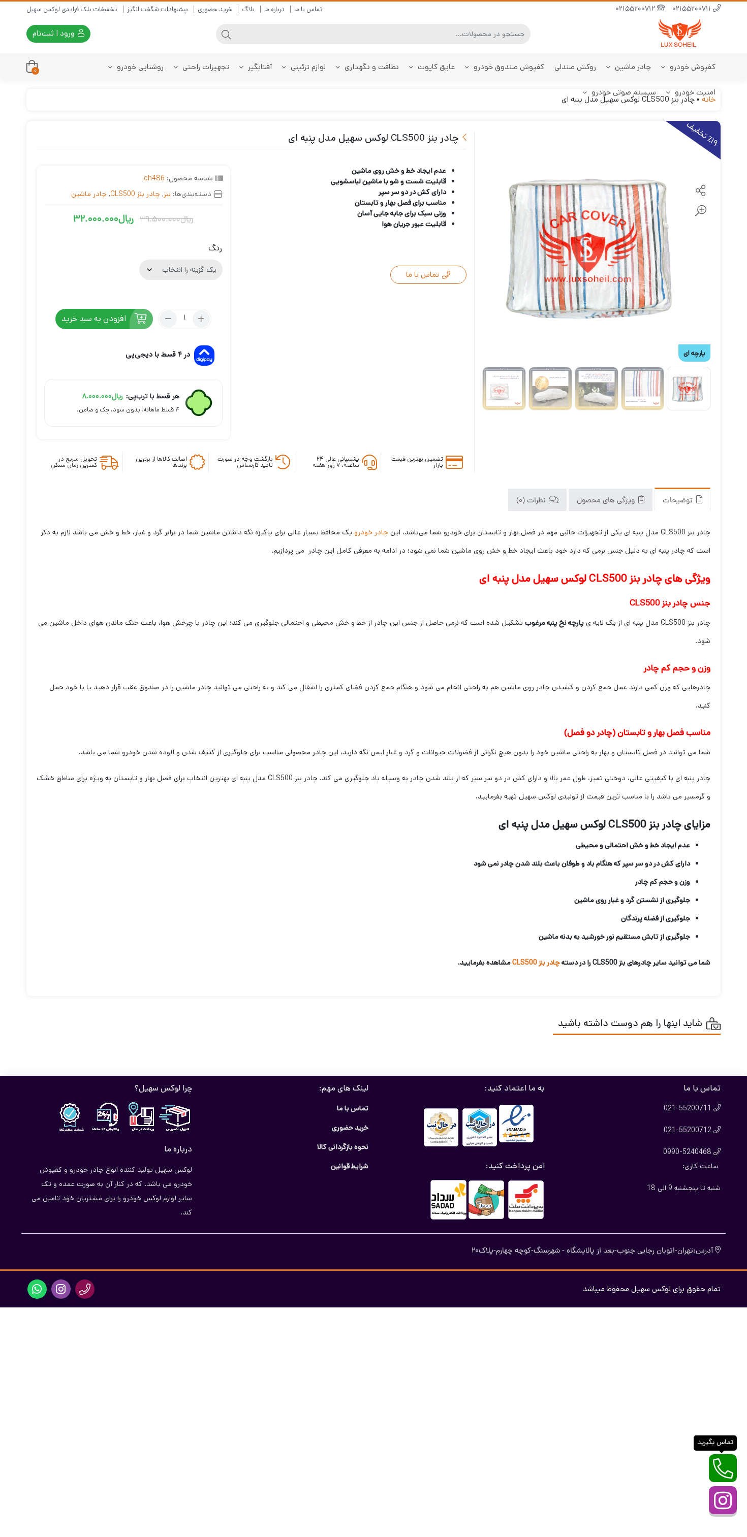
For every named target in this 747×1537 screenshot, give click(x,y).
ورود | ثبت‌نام (55, 33)
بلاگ (248, 9)
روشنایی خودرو (139, 66)
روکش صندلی (575, 66)
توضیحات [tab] (679, 500)
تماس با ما (308, 9)
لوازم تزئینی (307, 66)
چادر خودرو (371, 532)
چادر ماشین (632, 66)
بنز (167, 194)
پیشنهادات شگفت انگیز (157, 9)
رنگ (215, 248)
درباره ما (274, 9)
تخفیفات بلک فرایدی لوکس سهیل (71, 9)
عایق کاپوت (435, 66)
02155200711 (692, 9)
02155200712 (636, 9)
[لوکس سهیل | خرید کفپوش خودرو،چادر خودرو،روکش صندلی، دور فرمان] (680, 33)
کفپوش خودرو (691, 66)
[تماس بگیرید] (723, 1468)
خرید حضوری (215, 9)
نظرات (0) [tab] (532, 500)
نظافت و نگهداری (371, 66)
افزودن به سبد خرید (93, 319)
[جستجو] (226, 34)
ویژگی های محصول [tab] (607, 500)
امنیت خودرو (694, 92)
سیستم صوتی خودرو (622, 92)
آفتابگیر (259, 66)
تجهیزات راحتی (204, 66)
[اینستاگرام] (723, 1500)
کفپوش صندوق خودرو (508, 66)
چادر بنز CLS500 (135, 194)
